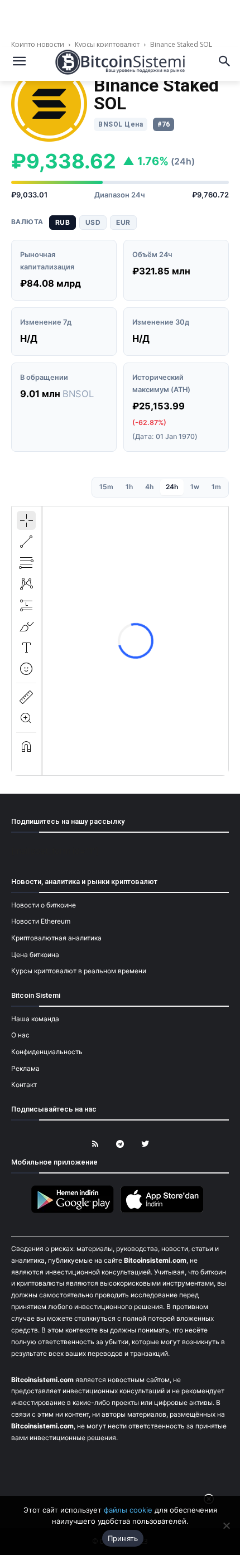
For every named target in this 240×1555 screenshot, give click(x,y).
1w (194, 486)
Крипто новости (38, 44)
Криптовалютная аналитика (56, 938)
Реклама (25, 1068)
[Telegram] (120, 1144)
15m (106, 486)
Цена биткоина (35, 954)
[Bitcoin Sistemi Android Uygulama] (75, 1211)
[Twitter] (145, 1144)
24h (172, 486)
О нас (20, 1035)
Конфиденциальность (47, 1051)
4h (149, 486)
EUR (123, 222)
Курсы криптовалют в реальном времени (78, 971)
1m (216, 486)
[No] (226, 1525)
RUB (62, 222)
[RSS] (95, 1144)
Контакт (24, 1084)
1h (129, 486)
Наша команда (35, 1019)
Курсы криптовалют (107, 44)
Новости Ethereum (40, 921)
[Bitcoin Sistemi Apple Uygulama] (164, 1211)
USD (92, 222)
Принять (123, 1538)
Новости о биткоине (43, 905)
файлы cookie (128, 1509)
